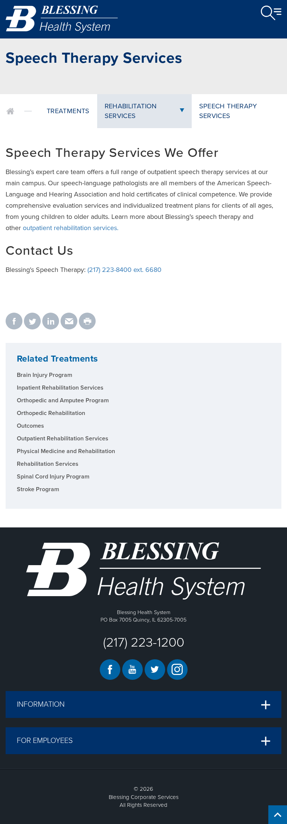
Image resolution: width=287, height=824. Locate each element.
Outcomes (30, 426)
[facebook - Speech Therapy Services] (14, 322)
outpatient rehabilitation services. (70, 228)
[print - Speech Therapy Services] (87, 322)
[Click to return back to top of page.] (277, 814)
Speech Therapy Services (228, 111)
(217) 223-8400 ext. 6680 (124, 270)
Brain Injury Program (44, 375)
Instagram (177, 669)
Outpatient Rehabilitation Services (62, 438)
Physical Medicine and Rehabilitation (66, 451)
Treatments (68, 111)
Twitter (155, 669)
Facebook (110, 669)
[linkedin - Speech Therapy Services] (50, 322)
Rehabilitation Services (131, 111)
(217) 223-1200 (143, 642)
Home (10, 111)
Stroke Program (38, 489)
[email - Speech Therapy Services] (69, 322)
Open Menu (271, 13)
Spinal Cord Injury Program (53, 476)
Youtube (132, 669)
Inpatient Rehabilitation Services (60, 387)
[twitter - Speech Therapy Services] (32, 322)
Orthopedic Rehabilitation (51, 413)
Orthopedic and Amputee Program (63, 400)
